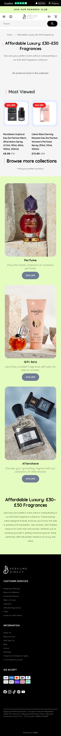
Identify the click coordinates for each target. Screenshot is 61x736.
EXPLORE (30, 275)
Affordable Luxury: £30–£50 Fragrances (35, 35)
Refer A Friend (9, 600)
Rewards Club (9, 636)
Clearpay (7, 652)
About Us (7, 633)
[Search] (52, 23)
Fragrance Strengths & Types (15, 656)
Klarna (6, 648)
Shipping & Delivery (11, 588)
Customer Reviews (11, 596)
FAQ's (5, 611)
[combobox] (30, 23)
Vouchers (7, 604)
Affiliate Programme (12, 608)
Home (9, 35)
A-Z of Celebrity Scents (13, 660)
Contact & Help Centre (12, 615)
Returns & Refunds (11, 592)
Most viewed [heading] (22, 91)
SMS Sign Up (8, 640)
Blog (5, 644)
